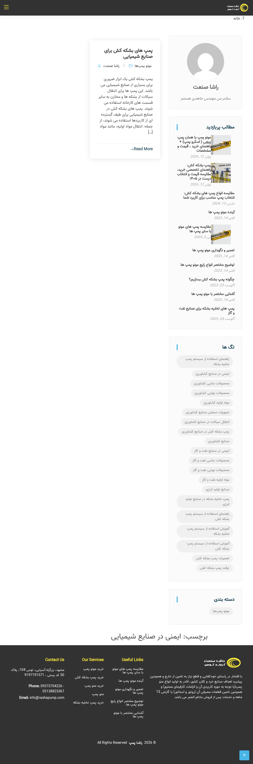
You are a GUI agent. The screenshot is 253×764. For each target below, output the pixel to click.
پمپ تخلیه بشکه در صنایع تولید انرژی (207, 501)
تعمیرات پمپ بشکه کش (212, 558)
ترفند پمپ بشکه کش (214, 568)
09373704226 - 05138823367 (52, 688)
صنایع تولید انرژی (217, 489)
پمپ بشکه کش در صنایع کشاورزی (205, 431)
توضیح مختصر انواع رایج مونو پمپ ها (207, 265)
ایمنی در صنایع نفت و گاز (211, 451)
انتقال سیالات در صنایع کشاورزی (207, 422)
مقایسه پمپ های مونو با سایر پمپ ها (194, 229)
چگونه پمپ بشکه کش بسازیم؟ (211, 279)
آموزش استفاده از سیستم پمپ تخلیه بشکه (208, 531)
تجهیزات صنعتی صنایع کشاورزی (207, 412)
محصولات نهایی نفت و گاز (211, 470)
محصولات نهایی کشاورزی (211, 393)
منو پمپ (98, 694)
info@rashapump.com (47, 698)
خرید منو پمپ (94, 686)
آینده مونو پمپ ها (221, 212)
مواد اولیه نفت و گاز (215, 480)
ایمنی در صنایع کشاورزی (212, 374)
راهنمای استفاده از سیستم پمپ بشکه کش (207, 516)
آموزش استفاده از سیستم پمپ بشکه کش (208, 546)
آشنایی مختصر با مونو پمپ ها (212, 294)
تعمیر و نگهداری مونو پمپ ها (213, 250)
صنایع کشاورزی (218, 441)
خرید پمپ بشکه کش (89, 677)
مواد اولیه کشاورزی (216, 403)
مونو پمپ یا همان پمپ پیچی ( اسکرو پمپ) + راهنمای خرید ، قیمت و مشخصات (194, 144)
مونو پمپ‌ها (221, 611)
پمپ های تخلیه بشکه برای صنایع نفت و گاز (206, 311)
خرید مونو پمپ (93, 669)
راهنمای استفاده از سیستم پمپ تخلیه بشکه (207, 361)
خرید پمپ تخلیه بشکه (88, 702)
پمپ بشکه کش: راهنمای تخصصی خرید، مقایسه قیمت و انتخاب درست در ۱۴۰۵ (194, 172)
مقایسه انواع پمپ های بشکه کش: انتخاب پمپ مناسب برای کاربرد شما (208, 195)
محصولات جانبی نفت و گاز (210, 460)
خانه (236, 18)
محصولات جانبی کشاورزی (211, 383)
